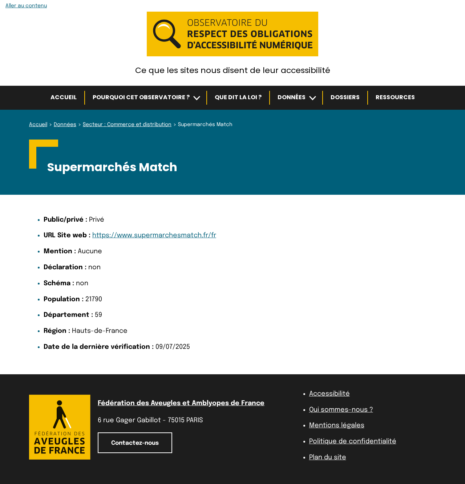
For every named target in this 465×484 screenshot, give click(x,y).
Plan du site (327, 457)
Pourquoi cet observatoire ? (141, 97)
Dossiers (345, 97)
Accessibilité (329, 394)
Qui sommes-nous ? (341, 410)
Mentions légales (336, 425)
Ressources (395, 97)
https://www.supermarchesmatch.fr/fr (154, 235)
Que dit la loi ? (238, 97)
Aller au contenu (26, 5)
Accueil (63, 97)
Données (292, 97)
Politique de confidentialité (352, 441)
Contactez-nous (135, 443)
